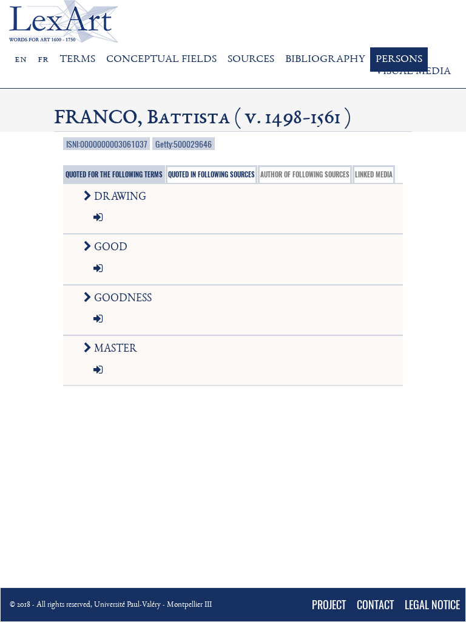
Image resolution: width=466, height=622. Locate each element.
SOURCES (251, 59)
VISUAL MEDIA (413, 71)
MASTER (114, 349)
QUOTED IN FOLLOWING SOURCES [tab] (211, 174)
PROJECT (329, 604)
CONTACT (375, 604)
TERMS (77, 59)
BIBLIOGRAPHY (325, 59)
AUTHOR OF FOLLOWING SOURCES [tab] (305, 174)
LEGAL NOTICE (432, 604)
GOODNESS (122, 298)
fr (43, 59)
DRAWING (119, 197)
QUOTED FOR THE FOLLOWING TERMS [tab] (114, 174)
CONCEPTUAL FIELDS (161, 59)
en (21, 59)
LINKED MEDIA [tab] (374, 174)
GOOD (109, 247)
